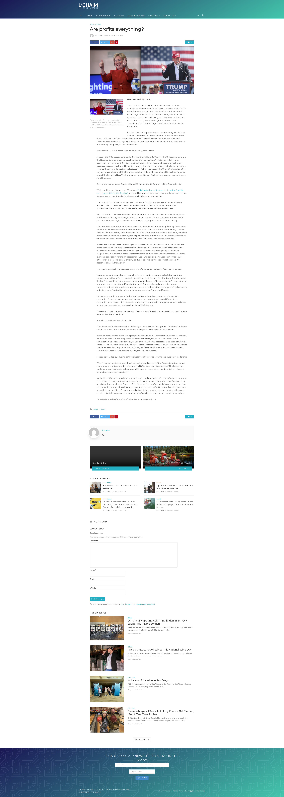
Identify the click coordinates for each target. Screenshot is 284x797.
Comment (94, 541)
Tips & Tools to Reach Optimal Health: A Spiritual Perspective (174, 486)
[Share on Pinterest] (116, 42)
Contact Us (169, 16)
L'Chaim (100, 35)
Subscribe (153, 16)
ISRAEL (92, 24)
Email (92, 579)
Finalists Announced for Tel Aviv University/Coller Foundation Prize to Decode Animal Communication (120, 504)
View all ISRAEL (141, 739)
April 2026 (131, 677)
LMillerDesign (200, 791)
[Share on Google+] (112, 42)
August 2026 (107, 483)
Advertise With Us (136, 16)
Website (93, 588)
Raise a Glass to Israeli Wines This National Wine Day (159, 649)
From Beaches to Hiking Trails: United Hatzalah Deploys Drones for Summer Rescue (175, 504)
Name (93, 570)
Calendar (119, 16)
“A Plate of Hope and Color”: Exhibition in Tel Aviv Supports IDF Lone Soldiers (157, 622)
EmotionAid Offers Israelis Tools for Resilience (120, 486)
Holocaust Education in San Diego (148, 680)
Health (159, 483)
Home (89, 16)
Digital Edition (103, 16)
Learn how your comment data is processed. (137, 604)
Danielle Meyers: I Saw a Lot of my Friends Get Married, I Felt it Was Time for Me (161, 713)
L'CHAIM (98, 24)
